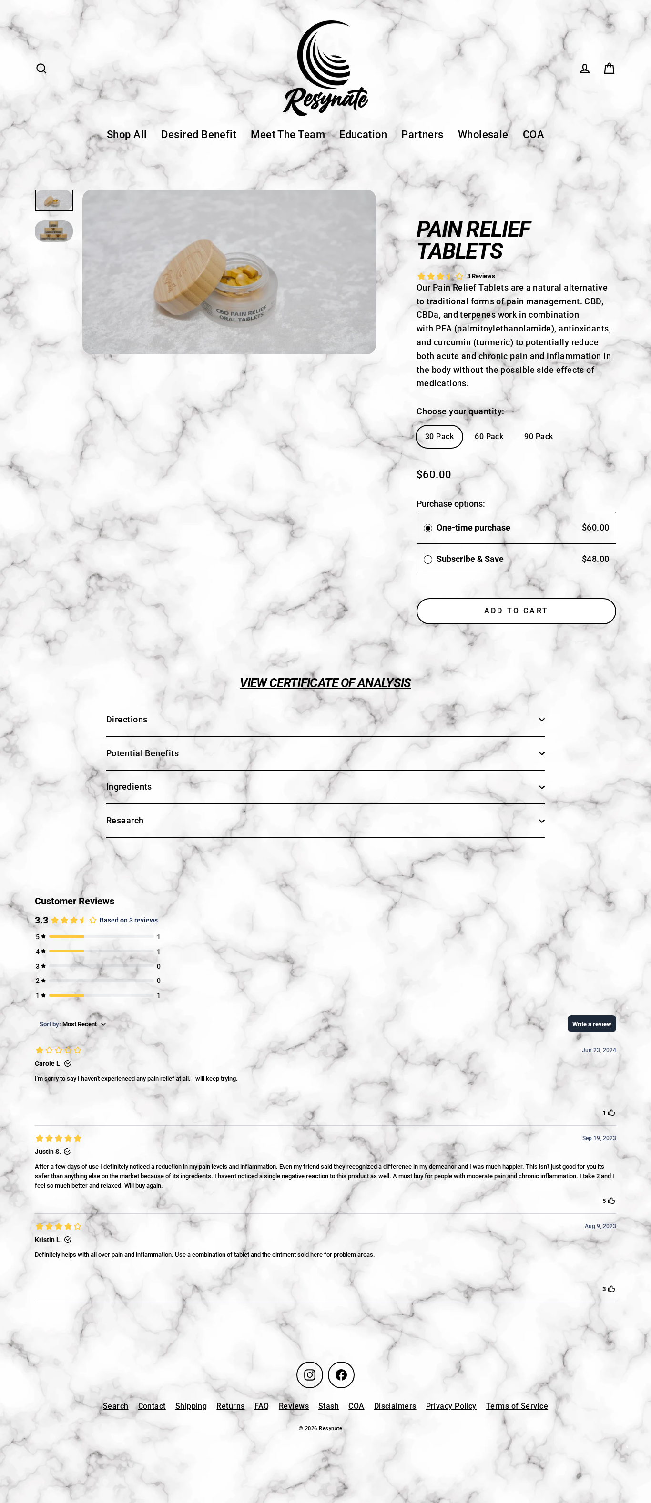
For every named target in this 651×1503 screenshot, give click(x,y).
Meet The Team (288, 134)
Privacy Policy (451, 1406)
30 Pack (439, 436)
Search (116, 1406)
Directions (127, 719)
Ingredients (129, 787)
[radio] (428, 528)
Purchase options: (451, 504)
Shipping (191, 1406)
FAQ (261, 1406)
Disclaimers (395, 1406)
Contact (152, 1406)
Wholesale (483, 134)
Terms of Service (517, 1406)
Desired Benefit (198, 134)
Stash (328, 1406)
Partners (422, 134)
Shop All (127, 134)
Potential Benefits (142, 753)
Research (125, 820)
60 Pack (489, 436)
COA (533, 134)
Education (363, 134)
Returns (230, 1406)
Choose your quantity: (460, 411)
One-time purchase (473, 527)
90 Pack (538, 436)
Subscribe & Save (471, 559)
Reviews (294, 1406)
